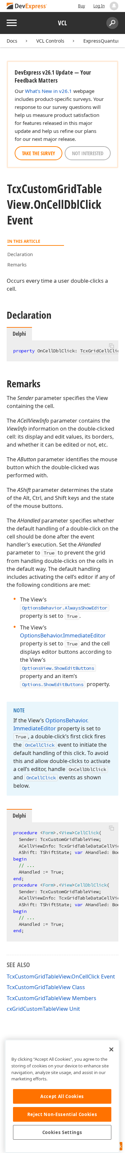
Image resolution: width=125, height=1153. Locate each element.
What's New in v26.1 (48, 91)
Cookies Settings (62, 1132)
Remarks (17, 264)
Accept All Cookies (62, 1096)
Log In (99, 6)
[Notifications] (114, 6)
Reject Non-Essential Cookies (62, 1114)
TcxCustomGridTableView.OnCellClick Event (61, 976)
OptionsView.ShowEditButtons (58, 668)
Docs (12, 41)
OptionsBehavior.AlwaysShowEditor (64, 608)
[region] (62, 1096)
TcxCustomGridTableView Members (51, 998)
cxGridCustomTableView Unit (43, 1008)
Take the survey (38, 153)
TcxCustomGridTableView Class (46, 987)
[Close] (111, 1049)
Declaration (20, 254)
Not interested (87, 153)
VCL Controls (50, 41)
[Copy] (111, 346)
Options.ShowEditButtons (52, 684)
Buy (81, 6)
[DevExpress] (27, 6)
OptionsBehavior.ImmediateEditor (63, 635)
